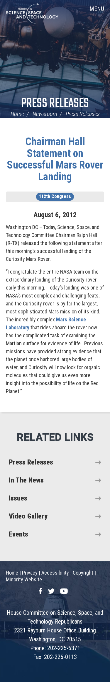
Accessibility (55, 573)
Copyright (83, 573)
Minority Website (24, 579)
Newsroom (45, 113)
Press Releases (55, 104)
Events (18, 534)
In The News (26, 480)
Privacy (30, 573)
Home (17, 113)
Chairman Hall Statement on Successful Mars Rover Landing (55, 159)
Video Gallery (28, 516)
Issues (18, 498)
